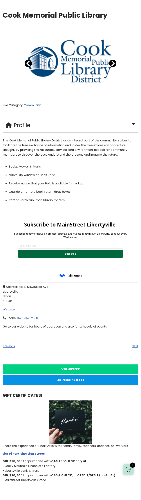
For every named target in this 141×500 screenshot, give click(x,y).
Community (32, 105)
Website (9, 309)
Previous (9, 346)
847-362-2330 (27, 318)
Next (135, 346)
